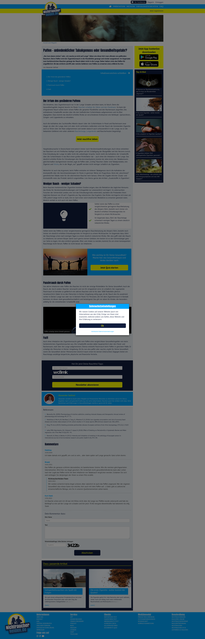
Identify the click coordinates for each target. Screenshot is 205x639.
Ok (102, 325)
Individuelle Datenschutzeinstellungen (102, 331)
